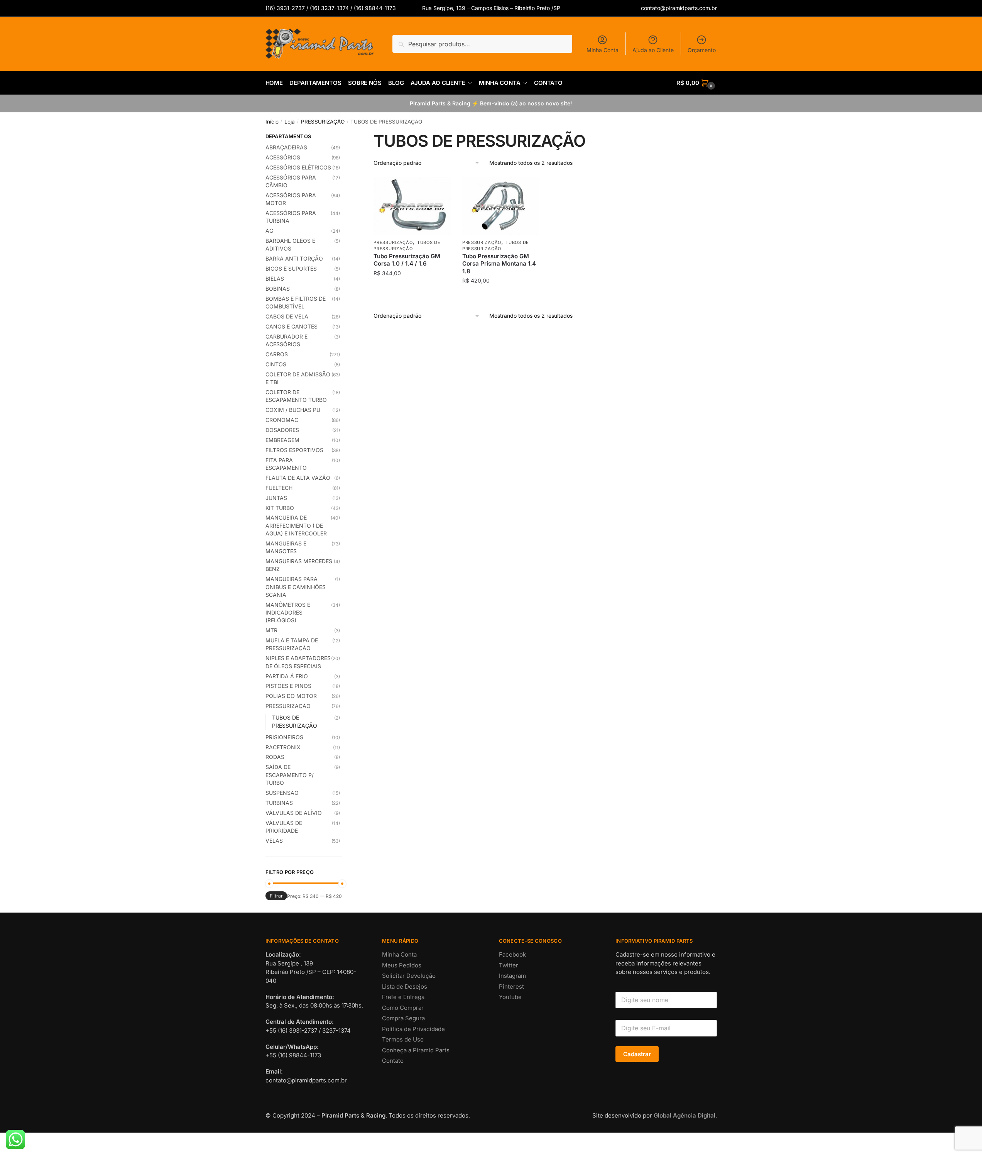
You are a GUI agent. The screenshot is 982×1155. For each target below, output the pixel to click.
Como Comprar (403, 1007)
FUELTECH (278, 487)
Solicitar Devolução (409, 975)
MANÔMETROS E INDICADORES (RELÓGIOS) (287, 612)
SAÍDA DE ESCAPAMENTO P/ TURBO (289, 775)
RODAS (274, 757)
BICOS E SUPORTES (291, 268)
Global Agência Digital (684, 1115)
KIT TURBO (279, 508)
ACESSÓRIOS (282, 157)
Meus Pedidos (401, 965)
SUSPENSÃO (282, 792)
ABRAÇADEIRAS (286, 147)
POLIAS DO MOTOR (291, 696)
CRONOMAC (281, 420)
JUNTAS (276, 498)
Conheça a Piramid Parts (416, 1050)
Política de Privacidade (413, 1029)
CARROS (276, 354)
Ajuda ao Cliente (653, 50)
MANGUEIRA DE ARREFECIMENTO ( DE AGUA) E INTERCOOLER (296, 525)
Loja (289, 122)
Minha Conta (602, 50)
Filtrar (276, 896)
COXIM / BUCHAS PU (292, 409)
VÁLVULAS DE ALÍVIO (293, 813)
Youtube (510, 997)
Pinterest (511, 986)
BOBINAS (277, 288)
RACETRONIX (283, 747)
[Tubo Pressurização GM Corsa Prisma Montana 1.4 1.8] (500, 206)
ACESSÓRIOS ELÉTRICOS (298, 167)
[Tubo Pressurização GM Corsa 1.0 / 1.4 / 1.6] (412, 206)
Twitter (508, 965)
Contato (393, 1060)
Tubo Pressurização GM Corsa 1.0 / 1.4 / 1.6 (407, 260)
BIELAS (274, 278)
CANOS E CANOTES (291, 326)
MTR (271, 630)
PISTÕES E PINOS (288, 685)
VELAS (274, 840)
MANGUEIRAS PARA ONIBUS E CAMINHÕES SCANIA (295, 587)
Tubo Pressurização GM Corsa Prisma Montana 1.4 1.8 (499, 263)
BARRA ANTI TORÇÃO (294, 258)
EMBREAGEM (282, 440)
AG (269, 230)
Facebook (512, 954)
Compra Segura (403, 1018)
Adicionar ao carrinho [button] (412, 296)
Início (272, 122)
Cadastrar (637, 1054)
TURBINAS (279, 802)
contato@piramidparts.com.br (679, 8)
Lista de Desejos (404, 986)
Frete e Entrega (403, 997)
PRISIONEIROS (284, 737)
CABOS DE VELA (286, 316)
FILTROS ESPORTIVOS (294, 450)
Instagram (512, 975)
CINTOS (275, 364)
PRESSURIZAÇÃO (323, 122)
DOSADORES (282, 430)
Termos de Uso (403, 1039)
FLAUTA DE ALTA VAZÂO (297, 477)
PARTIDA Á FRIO (286, 676)
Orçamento (702, 50)
